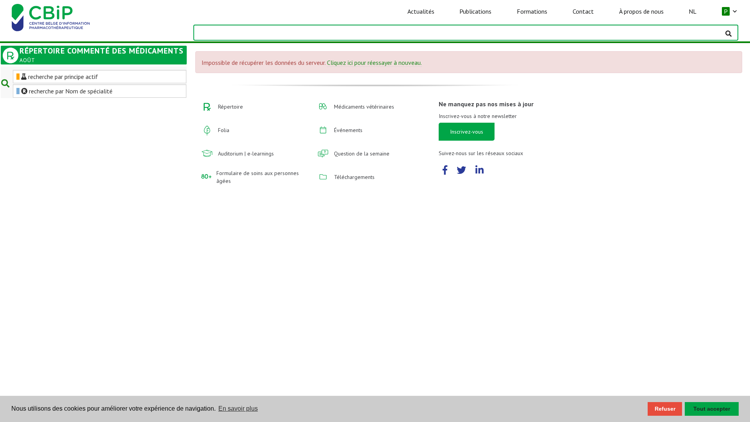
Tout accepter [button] (711, 409)
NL (692, 11)
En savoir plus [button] (238, 408)
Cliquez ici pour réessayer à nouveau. (374, 62)
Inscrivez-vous (466, 131)
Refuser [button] (665, 409)
